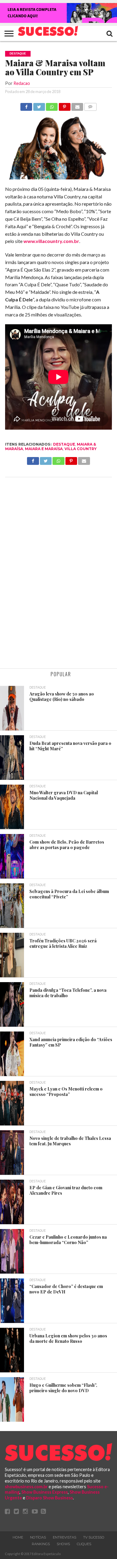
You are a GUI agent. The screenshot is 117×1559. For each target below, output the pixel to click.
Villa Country (80, 449)
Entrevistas (64, 1537)
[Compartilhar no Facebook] (26, 105)
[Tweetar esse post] (39, 105)
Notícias (38, 1537)
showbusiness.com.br (26, 1486)
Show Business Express (44, 1492)
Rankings (41, 1544)
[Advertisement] (59, 573)
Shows (63, 1544)
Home (18, 1537)
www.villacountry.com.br (51, 241)
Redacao (22, 83)
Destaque (64, 444)
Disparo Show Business (49, 1497)
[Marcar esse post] (64, 105)
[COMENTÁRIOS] (90, 105)
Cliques (84, 1544)
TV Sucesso (93, 1537)
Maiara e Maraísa (44, 449)
